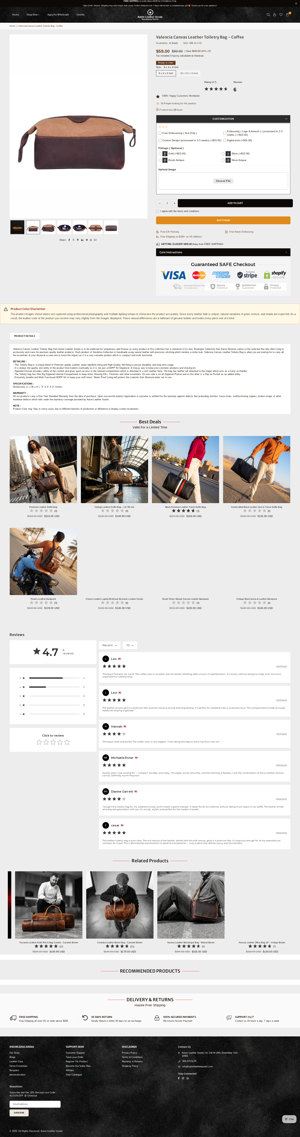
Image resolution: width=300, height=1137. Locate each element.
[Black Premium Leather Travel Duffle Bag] (185, 469)
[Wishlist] (281, 15)
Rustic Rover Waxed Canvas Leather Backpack (185, 599)
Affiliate (70, 1070)
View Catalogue (74, 1074)
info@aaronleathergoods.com (197, 1066)
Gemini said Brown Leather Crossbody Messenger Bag (33, 1126)
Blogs (12, 1057)
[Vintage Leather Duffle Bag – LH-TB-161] (114, 469)
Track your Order (75, 1057)
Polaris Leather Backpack (43, 599)
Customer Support (75, 1052)
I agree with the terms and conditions (179, 211)
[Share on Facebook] (69, 240)
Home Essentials (18, 1066)
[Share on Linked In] (82, 240)
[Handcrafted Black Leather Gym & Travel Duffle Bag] (256, 469)
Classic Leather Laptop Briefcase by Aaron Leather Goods (114, 599)
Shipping (174, 55)
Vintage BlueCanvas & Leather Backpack (256, 599)
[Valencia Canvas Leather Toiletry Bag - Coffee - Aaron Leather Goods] (17, 227)
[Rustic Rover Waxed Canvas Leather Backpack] (185, 561)
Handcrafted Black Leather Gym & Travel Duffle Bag (256, 507)
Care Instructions (171, 252)
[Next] (143, 227)
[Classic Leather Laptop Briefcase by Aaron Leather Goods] (114, 561)
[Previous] (14, 227)
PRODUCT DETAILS (24, 336)
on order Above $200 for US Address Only (150, 3)
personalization (17, 1074)
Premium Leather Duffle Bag (43, 507)
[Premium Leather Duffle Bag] (43, 469)
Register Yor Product (77, 1061)
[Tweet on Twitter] (73, 240)
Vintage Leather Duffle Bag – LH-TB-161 (114, 507)
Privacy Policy (129, 1052)
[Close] (57, 1120)
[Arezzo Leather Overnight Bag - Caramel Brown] (63, 905)
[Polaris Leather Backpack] (43, 561)
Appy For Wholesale (58, 14)
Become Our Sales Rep (78, 1066)
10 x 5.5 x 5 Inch (189, 73)
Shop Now (32, 14)
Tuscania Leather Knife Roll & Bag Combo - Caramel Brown (134, 942)
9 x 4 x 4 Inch (166, 73)
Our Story (15, 1052)
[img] (216, 89)
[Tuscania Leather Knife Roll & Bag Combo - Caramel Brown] (134, 905)
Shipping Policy (130, 1066)
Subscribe (19, 1113)
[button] (287, 15)
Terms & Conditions (132, 1057)
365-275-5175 (189, 1061)
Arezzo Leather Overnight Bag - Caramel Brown (63, 942)
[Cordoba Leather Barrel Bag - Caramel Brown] (206, 905)
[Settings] (275, 15)
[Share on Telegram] (86, 240)
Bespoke (14, 1070)
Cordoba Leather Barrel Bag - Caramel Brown (205, 942)
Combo (81, 14)
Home (15, 14)
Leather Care (16, 1061)
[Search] (268, 15)
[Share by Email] (95, 240)
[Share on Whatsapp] (91, 240)
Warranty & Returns (132, 1061)
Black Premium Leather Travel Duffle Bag (185, 507)
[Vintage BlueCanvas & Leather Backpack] (256, 561)
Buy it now (223, 220)
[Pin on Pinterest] (78, 240)
